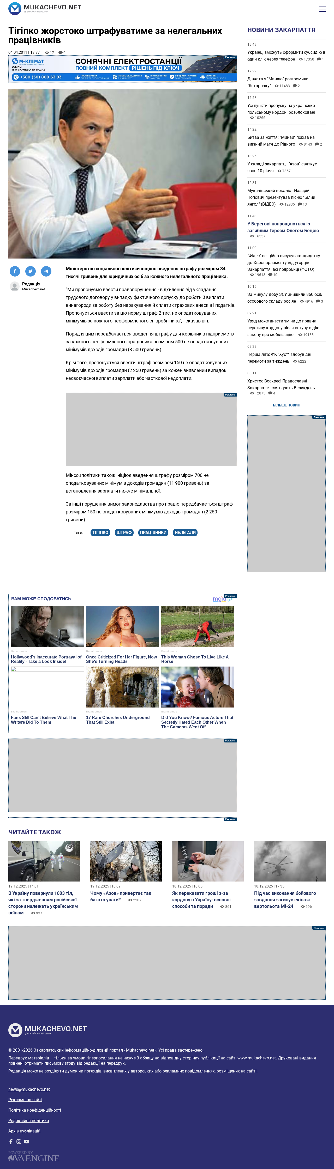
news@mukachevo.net (29, 1089)
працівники (153, 532)
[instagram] (18, 1142)
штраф (124, 532)
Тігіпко (100, 532)
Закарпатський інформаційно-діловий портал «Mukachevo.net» (95, 1050)
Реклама (122, 69)
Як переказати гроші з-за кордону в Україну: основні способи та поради (201, 899)
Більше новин (286, 405)
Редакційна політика (28, 1120)
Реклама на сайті (25, 1099)
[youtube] (26, 1142)
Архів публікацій (24, 1131)
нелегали (185, 532)
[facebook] (11, 1142)
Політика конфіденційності (34, 1110)
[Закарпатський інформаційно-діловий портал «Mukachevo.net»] (44, 9)
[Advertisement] (151, 429)
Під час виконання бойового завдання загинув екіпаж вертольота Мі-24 (285, 899)
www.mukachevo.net (256, 1058)
